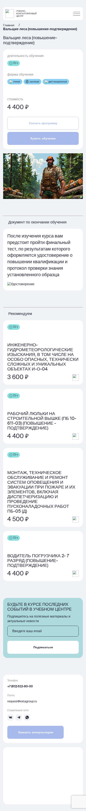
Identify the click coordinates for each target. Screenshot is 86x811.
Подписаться (43, 647)
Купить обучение (43, 138)
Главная (8, 25)
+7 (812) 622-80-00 (20, 686)
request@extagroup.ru (22, 701)
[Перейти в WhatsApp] (27, 717)
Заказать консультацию (35, 732)
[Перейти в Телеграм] (19, 717)
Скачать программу (43, 123)
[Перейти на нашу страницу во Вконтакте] (10, 717)
